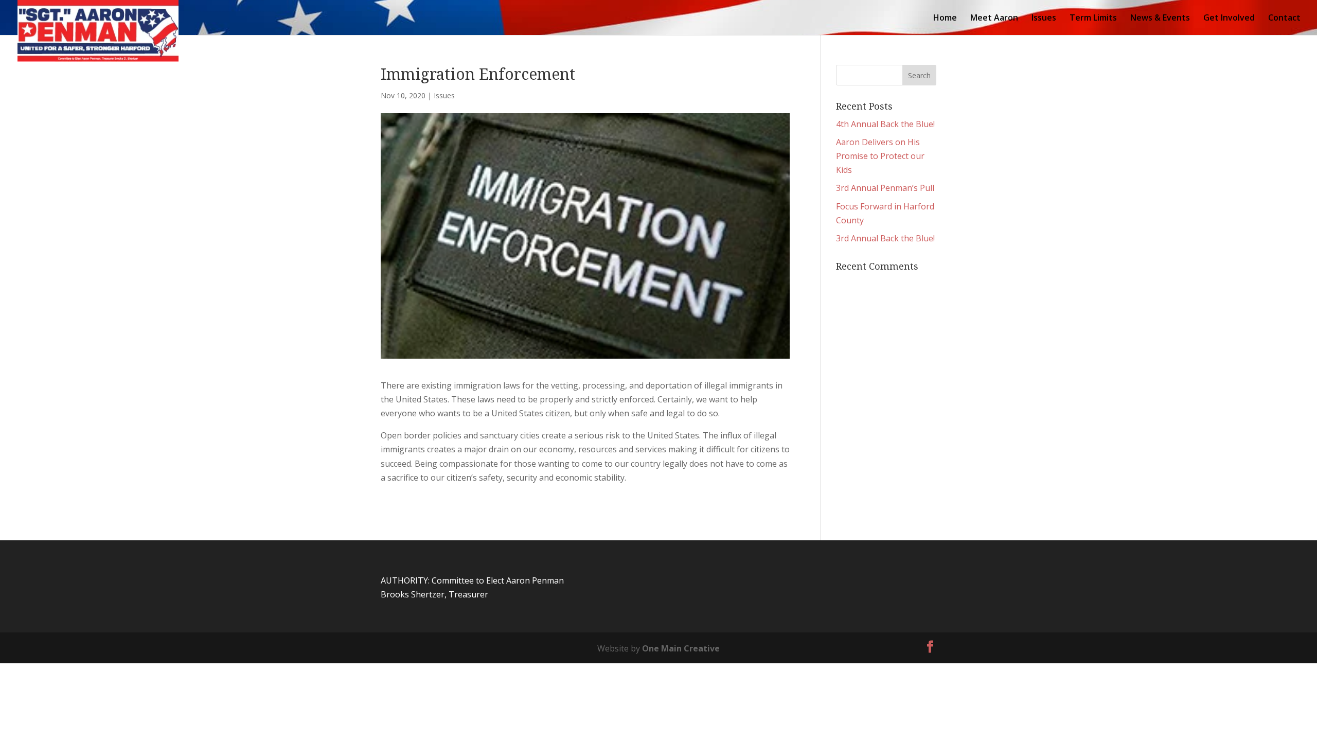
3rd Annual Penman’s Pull (885, 187)
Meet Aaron (994, 18)
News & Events (1160, 18)
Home (945, 18)
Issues (1043, 18)
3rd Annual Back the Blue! (885, 238)
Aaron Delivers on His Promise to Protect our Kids (880, 155)
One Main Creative (681, 648)
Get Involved (1229, 18)
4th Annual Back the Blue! (885, 124)
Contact (1284, 18)
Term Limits (1093, 18)
